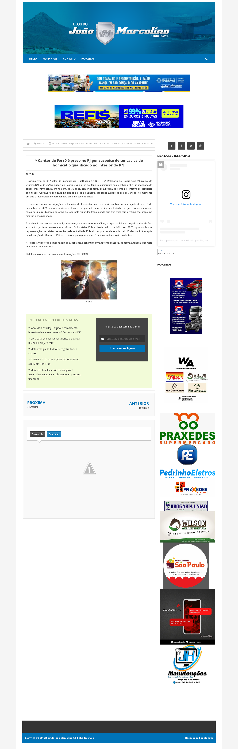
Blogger (208, 737)
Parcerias (88, 58)
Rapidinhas (50, 58)
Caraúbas (162, 256)
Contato (69, 58)
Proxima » (143, 407)
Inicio (33, 58)
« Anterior (32, 406)
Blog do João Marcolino (58, 737)
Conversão (37, 434)
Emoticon (54, 434)
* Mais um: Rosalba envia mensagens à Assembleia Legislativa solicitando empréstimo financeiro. (54, 374)
